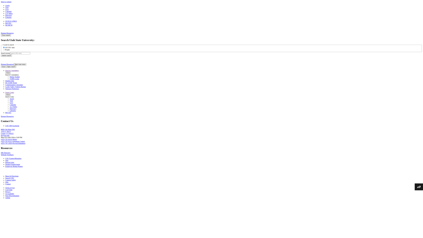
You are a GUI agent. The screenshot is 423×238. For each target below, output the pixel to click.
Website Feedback (7, 155)
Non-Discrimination (12, 196)
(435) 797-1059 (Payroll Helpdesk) (13, 143)
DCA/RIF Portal (11, 83)
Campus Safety (10, 180)
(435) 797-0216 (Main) (9, 139)
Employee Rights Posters (14, 166)
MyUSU (8, 23)
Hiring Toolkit (15, 77)
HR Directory (5, 153)
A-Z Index (9, 13)
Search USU (9, 178)
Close (3, 67)
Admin (7, 198)
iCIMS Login (14, 79)
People (7, 50)
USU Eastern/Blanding (13, 158)
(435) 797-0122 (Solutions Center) (13, 141)
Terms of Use (10, 188)
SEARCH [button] (8, 25)
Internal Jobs (9, 162)
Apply (7, 6)
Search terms (5, 53)
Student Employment (12, 164)
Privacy (8, 192)
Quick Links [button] (9, 92)
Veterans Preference (12, 89)
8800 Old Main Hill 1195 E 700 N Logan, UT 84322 (8, 131)
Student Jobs (9, 81)
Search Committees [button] (12, 71)
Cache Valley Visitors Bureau (15, 87)
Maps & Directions (12, 176)
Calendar (8, 11)
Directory (8, 15)
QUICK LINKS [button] (11, 21)
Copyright (8, 190)
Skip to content (6, 2)
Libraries (8, 17)
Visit (6, 7)
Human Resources (7, 33)
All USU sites (10, 47)
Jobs (6, 160)
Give (7, 9)
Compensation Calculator (14, 85)
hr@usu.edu (5, 135)
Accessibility (9, 194)
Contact (8, 184)
